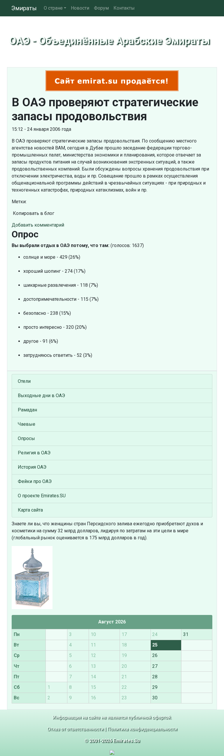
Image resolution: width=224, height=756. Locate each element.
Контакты (124, 8)
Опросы (26, 438)
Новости (80, 8)
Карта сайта (30, 510)
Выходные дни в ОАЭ (41, 395)
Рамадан (27, 410)
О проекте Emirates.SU (42, 495)
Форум (101, 8)
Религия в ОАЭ (34, 453)
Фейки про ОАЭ (35, 481)
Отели (24, 381)
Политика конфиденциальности (142, 729)
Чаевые (26, 424)
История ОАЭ (32, 467)
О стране (53, 8)
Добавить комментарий (38, 225)
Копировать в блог (33, 213)
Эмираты (24, 8)
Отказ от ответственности (75, 729)
